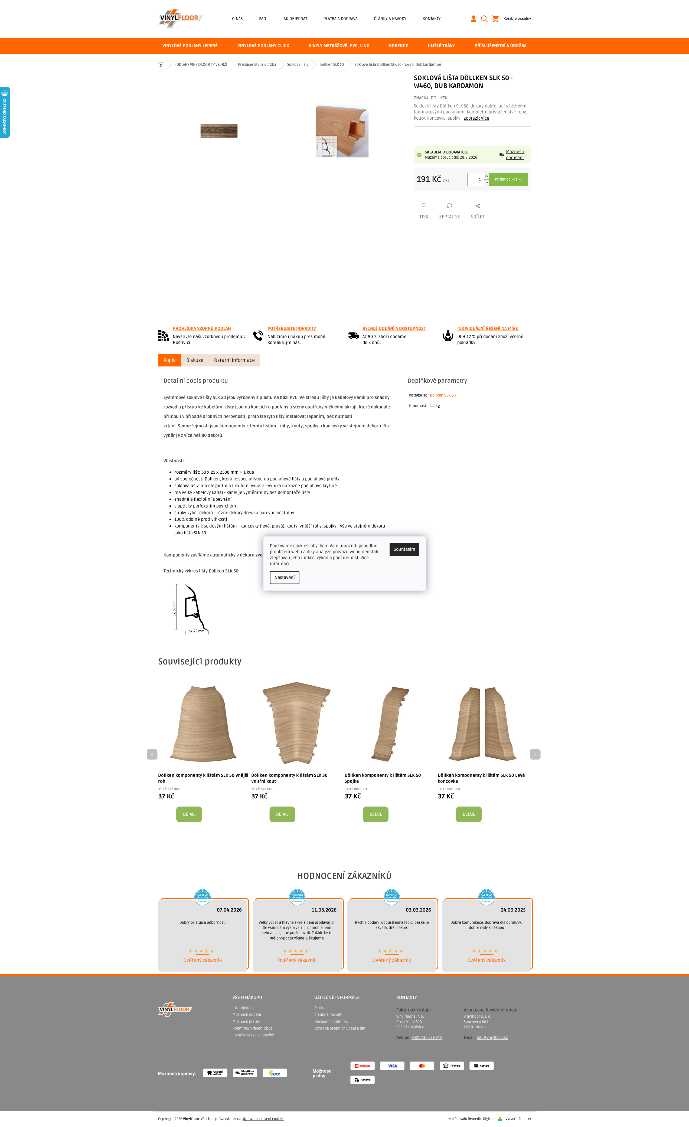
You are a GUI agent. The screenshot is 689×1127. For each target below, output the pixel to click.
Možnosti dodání (247, 1014)
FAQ (262, 18)
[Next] (535, 754)
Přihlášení (475, 18)
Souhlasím (404, 549)
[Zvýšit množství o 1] (486, 176)
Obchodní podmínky (331, 1021)
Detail (189, 814)
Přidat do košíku (509, 179)
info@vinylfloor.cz (492, 1037)
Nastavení (285, 577)
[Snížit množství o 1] (486, 182)
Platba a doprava (341, 18)
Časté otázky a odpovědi (253, 1035)
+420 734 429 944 (427, 1037)
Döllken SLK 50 (443, 395)
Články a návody (390, 18)
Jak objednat (294, 18)
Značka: (431, 98)
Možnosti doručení (515, 154)
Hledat (486, 18)
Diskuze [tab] (194, 360)
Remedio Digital (481, 1119)
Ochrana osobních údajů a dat (339, 1028)
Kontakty (432, 18)
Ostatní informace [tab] (234, 360)
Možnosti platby (246, 1021)
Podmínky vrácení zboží (253, 1028)
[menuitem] (190, 46)
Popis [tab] (169, 360)
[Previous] (152, 754)
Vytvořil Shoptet (518, 1119)
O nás (237, 18)
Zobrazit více (476, 118)
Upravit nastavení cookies (263, 1119)
